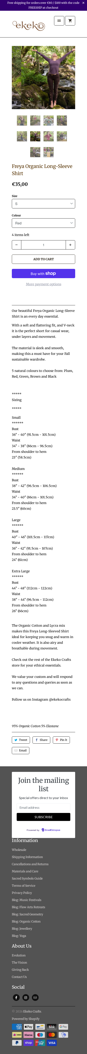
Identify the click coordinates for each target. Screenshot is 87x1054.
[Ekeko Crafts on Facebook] (16, 997)
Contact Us (19, 977)
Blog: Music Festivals (26, 900)
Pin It (63, 740)
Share (44, 740)
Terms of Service (23, 886)
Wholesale (19, 850)
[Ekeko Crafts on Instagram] (25, 997)
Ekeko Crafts (32, 1011)
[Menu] (59, 20)
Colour (16, 215)
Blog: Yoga (19, 936)
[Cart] (70, 20)
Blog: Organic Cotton (26, 921)
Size (14, 196)
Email (23, 750)
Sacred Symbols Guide (27, 878)
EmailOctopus (52, 830)
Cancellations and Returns (30, 864)
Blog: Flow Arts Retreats (28, 907)
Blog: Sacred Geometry (27, 914)
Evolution (19, 955)
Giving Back (20, 970)
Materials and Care (25, 871)
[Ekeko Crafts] (29, 25)
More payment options (43, 284)
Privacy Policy (22, 893)
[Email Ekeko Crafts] (35, 997)
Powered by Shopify (25, 1019)
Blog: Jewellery (22, 929)
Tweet (23, 740)
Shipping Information (27, 857)
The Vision (19, 962)
